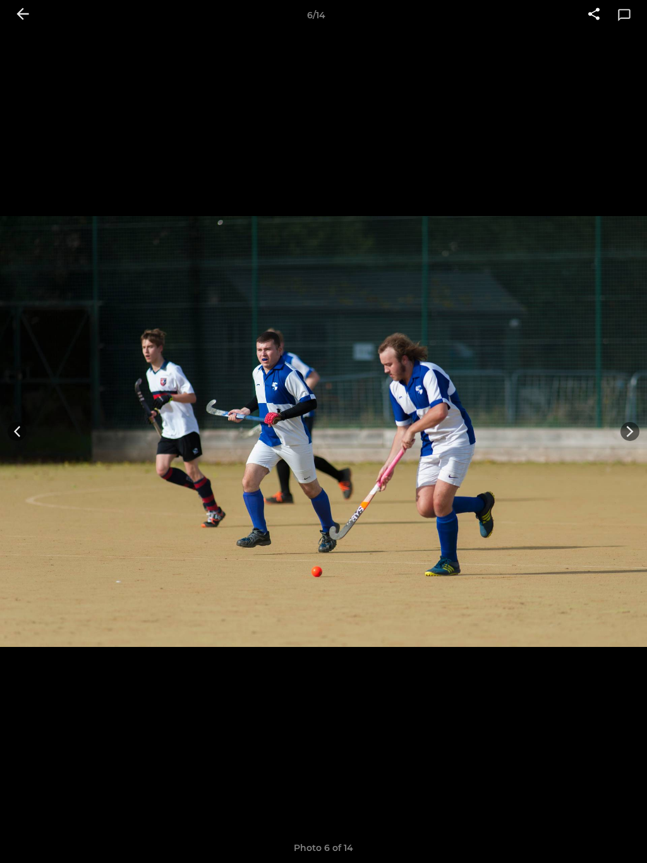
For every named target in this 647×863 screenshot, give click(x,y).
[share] (594, 15)
